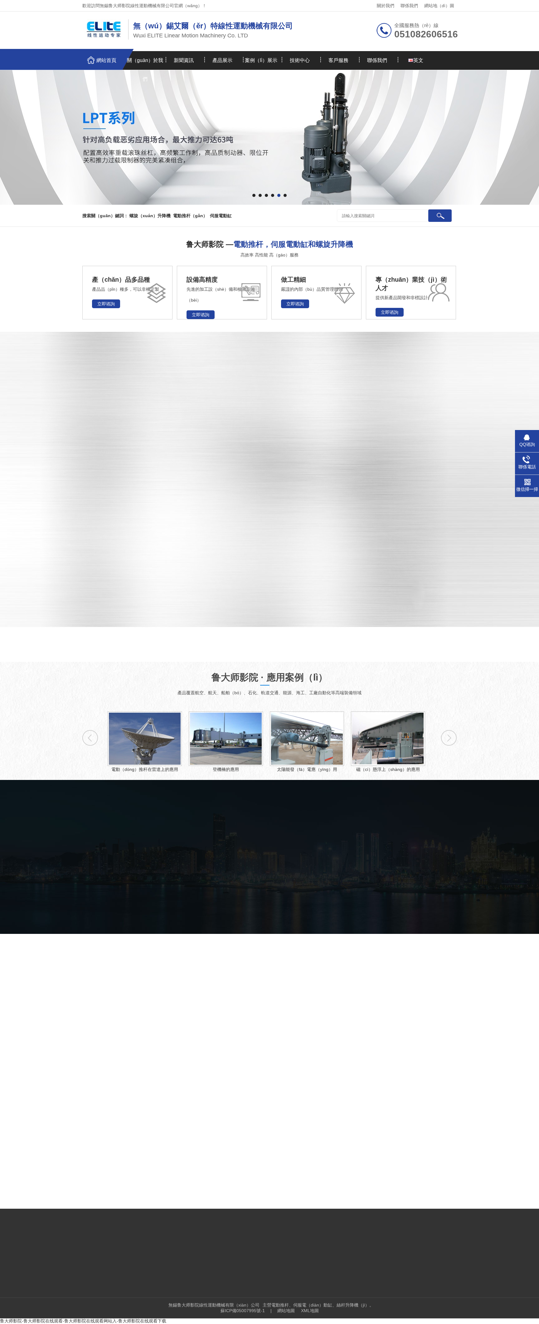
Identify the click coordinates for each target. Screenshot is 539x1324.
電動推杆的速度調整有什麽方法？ (133, 1166)
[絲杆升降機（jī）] (353, 548)
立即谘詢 (106, 303)
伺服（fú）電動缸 (84, 478)
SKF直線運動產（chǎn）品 (95, 570)
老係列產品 (77, 534)
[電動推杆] (353, 412)
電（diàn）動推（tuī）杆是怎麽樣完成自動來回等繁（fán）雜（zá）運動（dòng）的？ (168, 1153)
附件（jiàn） (79, 552)
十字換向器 (77, 497)
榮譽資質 (301, 894)
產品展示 (222, 60)
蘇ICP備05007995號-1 (243, 1310)
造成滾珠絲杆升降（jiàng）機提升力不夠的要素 (388, 1063)
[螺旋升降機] (262, 412)
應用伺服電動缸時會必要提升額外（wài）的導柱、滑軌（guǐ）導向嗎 (168, 1127)
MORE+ (71, 1089)
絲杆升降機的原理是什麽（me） (372, 1156)
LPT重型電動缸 (82, 460)
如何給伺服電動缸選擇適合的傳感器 (136, 1114)
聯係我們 (409, 5)
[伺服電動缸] (262, 480)
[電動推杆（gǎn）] (262, 548)
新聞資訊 (184, 60)
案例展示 (91, 1252)
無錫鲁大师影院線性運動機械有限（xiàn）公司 (214, 1304)
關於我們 (385, 5)
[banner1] (269, 137)
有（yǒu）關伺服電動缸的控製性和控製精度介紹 (148, 1140)
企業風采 (234, 894)
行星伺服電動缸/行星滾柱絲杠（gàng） (101, 589)
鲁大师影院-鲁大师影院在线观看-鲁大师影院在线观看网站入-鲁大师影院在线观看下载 (83, 1320)
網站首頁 (106, 60)
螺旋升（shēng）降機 (89, 442)
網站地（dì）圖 (439, 5)
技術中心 (300, 60)
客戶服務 (338, 60)
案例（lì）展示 (261, 60)
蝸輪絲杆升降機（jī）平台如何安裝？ (377, 1109)
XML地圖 (310, 1310)
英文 (418, 60)
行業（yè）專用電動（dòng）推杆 (101, 515)
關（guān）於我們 (145, 64)
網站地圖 (286, 1310)
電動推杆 (75, 423)
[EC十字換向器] (445, 412)
